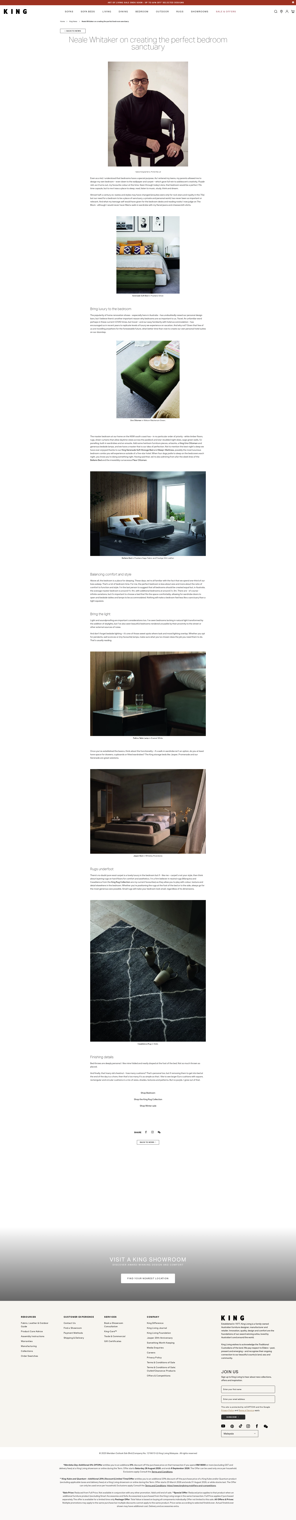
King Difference (155, 1323)
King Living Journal (157, 1328)
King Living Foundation (159, 1333)
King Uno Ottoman (189, 443)
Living (107, 11)
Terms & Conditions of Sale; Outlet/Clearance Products (161, 1369)
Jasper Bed (138, 856)
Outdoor (162, 11)
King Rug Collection (120, 882)
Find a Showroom (73, 1328)
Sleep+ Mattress (166, 450)
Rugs (179, 11)
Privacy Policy (227, 1410)
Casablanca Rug (144, 1044)
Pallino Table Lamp (141, 738)
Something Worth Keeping (161, 1343)
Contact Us (70, 1323)
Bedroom (142, 11)
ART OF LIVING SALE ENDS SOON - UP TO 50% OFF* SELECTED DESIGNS (146, 2)
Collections (27, 1351)
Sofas (69, 11)
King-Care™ (110, 1331)
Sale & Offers (226, 11)
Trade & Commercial (114, 1336)
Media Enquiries (155, 1347)
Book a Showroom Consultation (113, 1325)
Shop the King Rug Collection (148, 1099)
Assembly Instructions (32, 1336)
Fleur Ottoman (139, 460)
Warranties (27, 1341)
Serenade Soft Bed (140, 296)
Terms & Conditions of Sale (161, 1362)
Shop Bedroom (148, 1093)
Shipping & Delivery (74, 1338)
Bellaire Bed (96, 460)
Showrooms (200, 11)
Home (62, 21)
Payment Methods (73, 1333)
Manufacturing (29, 1346)
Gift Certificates (112, 1341)
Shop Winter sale (148, 1106)
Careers (151, 1352)
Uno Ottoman (135, 420)
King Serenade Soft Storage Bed (137, 450)
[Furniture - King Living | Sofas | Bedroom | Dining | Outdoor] (15, 11)
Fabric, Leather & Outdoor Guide (34, 1325)
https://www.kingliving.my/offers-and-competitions (191, 1485)
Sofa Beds (88, 11)
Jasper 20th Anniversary (160, 1338)
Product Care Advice (32, 1331)
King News (73, 21)
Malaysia (229, 1433)
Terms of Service (246, 1410)
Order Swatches (29, 1356)
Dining (123, 11)
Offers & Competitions (159, 1375)
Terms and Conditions (162, 1471)
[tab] (37, 1317)
